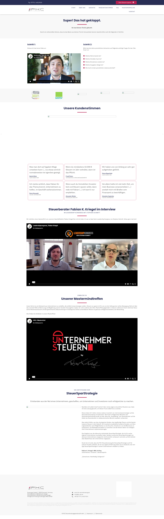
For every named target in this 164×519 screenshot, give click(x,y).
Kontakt (132, 11)
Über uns (82, 7)
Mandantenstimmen (106, 7)
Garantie (92, 7)
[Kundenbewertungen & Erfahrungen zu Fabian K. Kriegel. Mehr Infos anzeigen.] (124, 496)
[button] (1, 134)
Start (73, 7)
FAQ (117, 7)
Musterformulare (128, 7)
